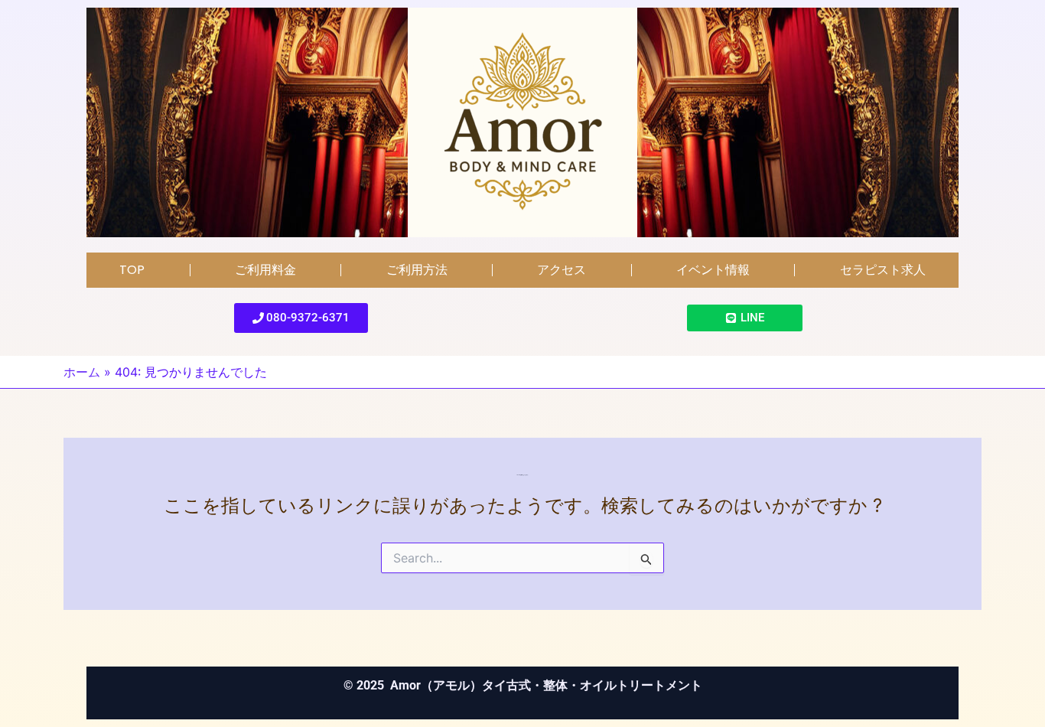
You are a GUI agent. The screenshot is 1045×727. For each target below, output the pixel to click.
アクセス (561, 270)
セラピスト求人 (883, 270)
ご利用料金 (265, 270)
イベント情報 (713, 270)
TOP (132, 270)
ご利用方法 (417, 270)
